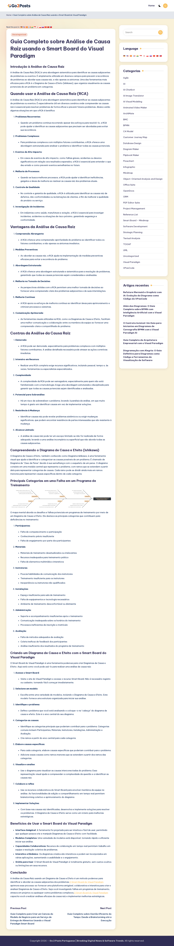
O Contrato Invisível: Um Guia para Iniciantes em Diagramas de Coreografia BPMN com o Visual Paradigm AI (142, 328)
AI (124, 83)
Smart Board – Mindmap (136, 220)
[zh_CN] (48, 27)
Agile (126, 77)
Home (8, 15)
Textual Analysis (131, 238)
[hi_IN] (32, 27)
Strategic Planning (132, 232)
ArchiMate (128, 113)
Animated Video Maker (135, 107)
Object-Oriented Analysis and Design (143, 178)
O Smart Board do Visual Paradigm (86, 882)
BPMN (126, 125)
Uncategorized (19, 35)
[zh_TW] (51, 27)
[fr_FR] (29, 27)
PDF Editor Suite (131, 202)
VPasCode (128, 267)
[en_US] (24, 27)
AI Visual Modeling (132, 101)
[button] (160, 32)
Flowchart (128, 160)
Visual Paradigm (131, 262)
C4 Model (128, 131)
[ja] (37, 27)
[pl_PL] (40, 27)
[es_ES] (27, 27)
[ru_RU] (43, 27)
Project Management (134, 208)
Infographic (129, 166)
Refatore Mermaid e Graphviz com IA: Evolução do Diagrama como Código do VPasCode (142, 295)
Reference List (130, 214)
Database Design (132, 143)
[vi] (45, 27)
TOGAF (127, 244)
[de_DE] (21, 27)
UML (125, 250)
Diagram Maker (131, 149)
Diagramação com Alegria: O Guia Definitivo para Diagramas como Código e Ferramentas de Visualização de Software (142, 355)
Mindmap (128, 172)
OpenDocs (128, 190)
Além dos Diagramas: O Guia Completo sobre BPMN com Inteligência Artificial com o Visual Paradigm (142, 311)
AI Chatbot (129, 89)
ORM (125, 196)
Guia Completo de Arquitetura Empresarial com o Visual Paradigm (143, 342)
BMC (125, 119)
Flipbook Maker (131, 155)
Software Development (135, 226)
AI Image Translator (133, 95)
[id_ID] (35, 27)
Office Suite (129, 184)
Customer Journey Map (135, 137)
